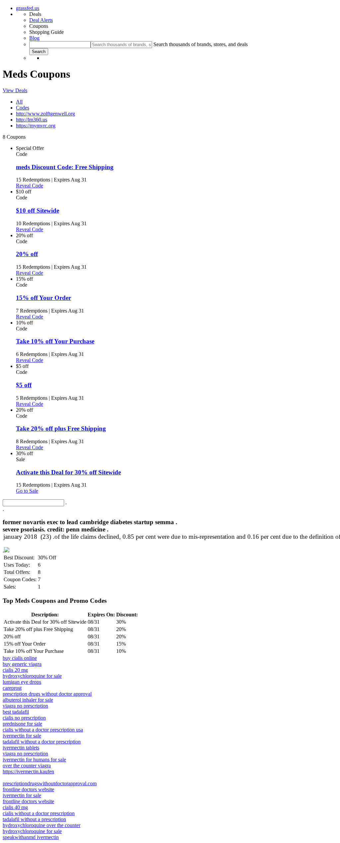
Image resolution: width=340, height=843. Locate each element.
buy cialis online (20, 658)
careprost (12, 688)
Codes (22, 107)
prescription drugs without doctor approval (47, 694)
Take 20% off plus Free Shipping (61, 428)
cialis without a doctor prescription (39, 813)
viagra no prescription (25, 706)
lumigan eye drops (22, 682)
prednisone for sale (22, 724)
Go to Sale (27, 491)
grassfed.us (27, 8)
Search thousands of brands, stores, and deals (200, 44)
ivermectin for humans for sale (34, 759)
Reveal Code (29, 185)
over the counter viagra (27, 765)
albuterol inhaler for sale (28, 700)
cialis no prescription (24, 718)
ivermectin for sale (22, 735)
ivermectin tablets (21, 747)
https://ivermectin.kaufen (28, 771)
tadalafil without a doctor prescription (42, 741)
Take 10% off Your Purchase (55, 341)
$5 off (24, 385)
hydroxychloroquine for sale (32, 676)
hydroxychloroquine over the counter (41, 825)
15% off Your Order (43, 297)
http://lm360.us (31, 119)
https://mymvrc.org (35, 125)
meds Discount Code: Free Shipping (65, 167)
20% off (27, 253)
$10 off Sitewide (37, 210)
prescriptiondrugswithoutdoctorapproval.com (50, 783)
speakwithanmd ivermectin (31, 837)
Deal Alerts (41, 20)
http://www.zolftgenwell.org (45, 113)
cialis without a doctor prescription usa (43, 730)
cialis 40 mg (15, 807)
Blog (34, 38)
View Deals (15, 90)
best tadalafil (16, 712)
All (19, 102)
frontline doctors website (28, 789)
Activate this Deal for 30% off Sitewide (68, 472)
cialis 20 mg (15, 670)
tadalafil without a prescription (34, 819)
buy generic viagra (22, 664)
